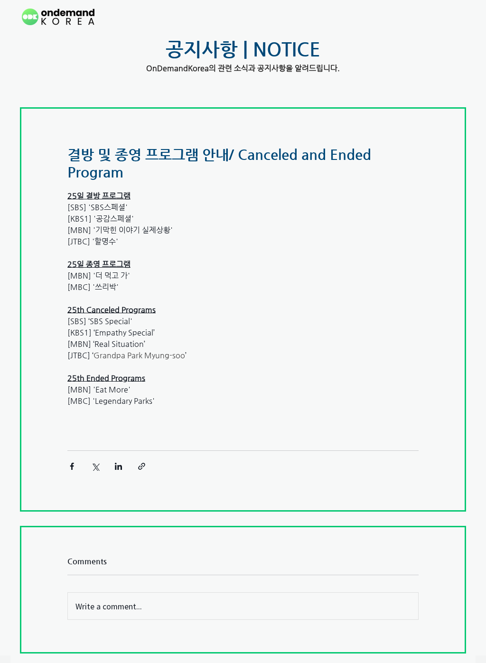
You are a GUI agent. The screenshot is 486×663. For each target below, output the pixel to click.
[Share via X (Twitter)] (95, 466)
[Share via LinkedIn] (118, 466)
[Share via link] (141, 466)
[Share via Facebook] (71, 466)
